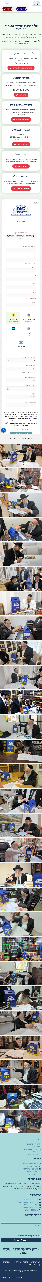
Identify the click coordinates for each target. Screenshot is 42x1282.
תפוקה (4, 1277)
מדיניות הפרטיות (22, 1262)
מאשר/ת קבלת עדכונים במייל (28, 1236)
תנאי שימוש (35, 1262)
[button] (7, 3)
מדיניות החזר (34, 1264)
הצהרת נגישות (8, 1262)
